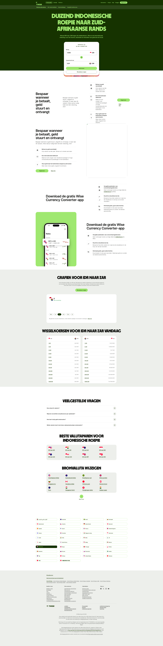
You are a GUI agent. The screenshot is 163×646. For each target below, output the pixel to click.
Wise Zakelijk (67, 596)
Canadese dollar (69, 484)
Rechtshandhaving (68, 610)
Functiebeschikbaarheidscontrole (53, 601)
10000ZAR (87, 381)
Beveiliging (48, 590)
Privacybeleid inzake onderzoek (88, 590)
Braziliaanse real (86, 478)
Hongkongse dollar (87, 490)
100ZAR (86, 360)
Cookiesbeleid (67, 607)
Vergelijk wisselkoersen (87, 598)
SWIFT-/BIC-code (86, 594)
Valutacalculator (85, 591)
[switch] (81, 57)
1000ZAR (87, 371)
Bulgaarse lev (52, 484)
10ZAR (86, 350)
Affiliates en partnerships (51, 596)
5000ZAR (87, 378)
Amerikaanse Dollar (53, 478)
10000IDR (51, 381)
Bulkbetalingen (67, 599)
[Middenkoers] (84, 44)
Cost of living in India (95, 581)
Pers (47, 591)
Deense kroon (103, 484)
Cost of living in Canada (71, 582)
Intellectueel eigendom (86, 608)
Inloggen (117, 2)
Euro (49, 490)
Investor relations (50, 595)
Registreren (123, 2)
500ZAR (86, 367)
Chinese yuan (86, 484)
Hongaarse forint (70, 490)
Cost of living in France (51, 582)
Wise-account (67, 590)
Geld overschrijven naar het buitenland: (54, 578)
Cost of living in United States (73, 581)
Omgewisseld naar (70, 60)
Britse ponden (103, 478)
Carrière (48, 592)
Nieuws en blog (85, 588)
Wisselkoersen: (49, 575)
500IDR (50, 367)
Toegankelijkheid (49, 599)
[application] (58, 307)
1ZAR (86, 343)
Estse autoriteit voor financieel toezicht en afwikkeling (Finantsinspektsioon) (84, 630)
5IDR (50, 346)
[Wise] (39, 2)
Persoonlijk (49, 2)
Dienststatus (49, 594)
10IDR (50, 350)
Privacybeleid (85, 606)
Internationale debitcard (69, 591)
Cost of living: (49, 581)
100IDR (50, 360)
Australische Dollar (70, 478)
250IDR (50, 364)
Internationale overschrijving (70, 588)
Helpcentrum (49, 598)
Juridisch (66, 606)
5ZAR (86, 346)
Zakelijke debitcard (68, 598)
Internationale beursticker (87, 592)
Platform (60, 2)
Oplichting (102, 608)
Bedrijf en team (49, 588)
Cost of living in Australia (85, 581)
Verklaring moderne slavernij (70, 608)
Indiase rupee (103, 490)
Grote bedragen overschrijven (70, 592)
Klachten (84, 607)
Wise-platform (67, 595)
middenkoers (107, 191)
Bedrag (67, 49)
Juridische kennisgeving (105, 606)
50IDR (50, 357)
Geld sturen (81, 68)
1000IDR (50, 371)
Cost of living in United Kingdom (59, 581)
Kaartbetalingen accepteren (70, 601)
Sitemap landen (103, 607)
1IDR (50, 343)
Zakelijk (55, 2)
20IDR (50, 353)
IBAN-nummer (85, 595)
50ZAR (86, 357)
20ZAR (86, 353)
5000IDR (50, 378)
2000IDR (50, 374)
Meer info (119, 104)
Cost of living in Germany (105, 581)
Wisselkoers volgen (81, 72)
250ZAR (86, 364)
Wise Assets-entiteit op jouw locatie (95, 634)
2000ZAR (87, 374)
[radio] (51, 314)
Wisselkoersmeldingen (86, 596)
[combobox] (93, 52)
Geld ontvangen (67, 594)
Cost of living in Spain (61, 582)
